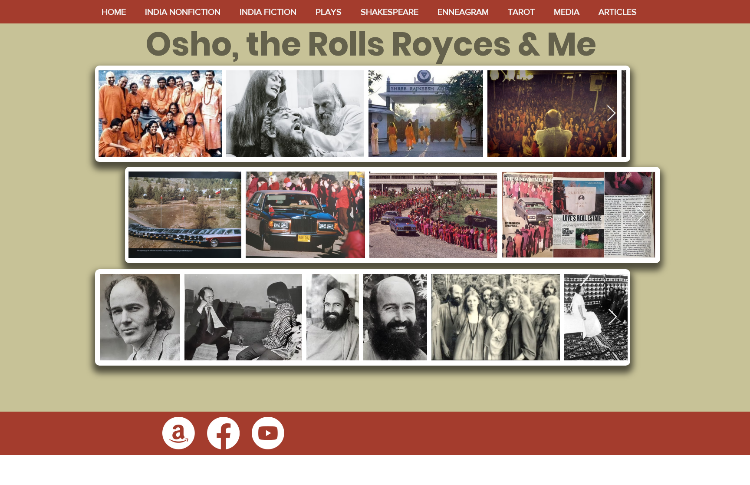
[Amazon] (178, 433)
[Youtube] (268, 433)
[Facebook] (223, 433)
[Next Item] (611, 113)
